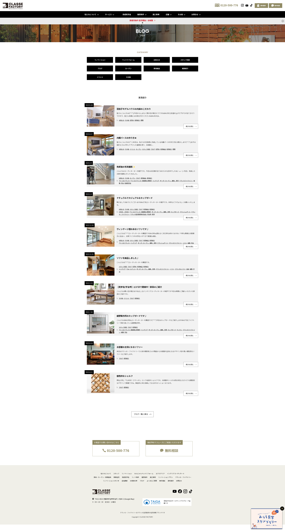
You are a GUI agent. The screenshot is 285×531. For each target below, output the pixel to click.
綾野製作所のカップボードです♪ (132, 315)
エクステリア (160, 473)
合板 (187, 269)
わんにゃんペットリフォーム (143, 473)
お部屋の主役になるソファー (130, 347)
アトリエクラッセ (124, 181)
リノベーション (100, 60)
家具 (153, 214)
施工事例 (156, 14)
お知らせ (157, 60)
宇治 (122, 183)
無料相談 (171, 450)
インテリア (156, 181)
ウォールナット (131, 269)
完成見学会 (127, 14)
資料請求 (171, 481)
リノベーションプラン (165, 477)
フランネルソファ (180, 269)
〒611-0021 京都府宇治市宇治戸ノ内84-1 (114, 499)
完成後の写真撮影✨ (126, 166)
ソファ (185, 243)
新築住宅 (116, 477)
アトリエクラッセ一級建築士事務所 (141, 181)
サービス (108, 14)
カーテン (128, 68)
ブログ (100, 68)
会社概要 (124, 481)
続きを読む (190, 126)
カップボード (175, 212)
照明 (142, 120)
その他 (180, 14)
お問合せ (194, 14)
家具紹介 (137, 120)
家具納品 (157, 68)
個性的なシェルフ (125, 375)
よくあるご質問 (152, 481)
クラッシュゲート (185, 212)
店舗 (167, 14)
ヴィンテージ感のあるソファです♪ (133, 229)
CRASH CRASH (124, 212)
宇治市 (149, 214)
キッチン (179, 330)
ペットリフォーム (128, 60)
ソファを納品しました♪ (128, 257)
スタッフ (116, 473)
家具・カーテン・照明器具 (102, 477)
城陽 (189, 243)
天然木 (132, 120)
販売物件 (140, 14)
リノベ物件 (135, 477)
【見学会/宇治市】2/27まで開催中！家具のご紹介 (139, 286)
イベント (100, 77)
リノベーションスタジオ (111, 481)
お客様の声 (133, 481)
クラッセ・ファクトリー (183, 477)
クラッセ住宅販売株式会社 (138, 214)
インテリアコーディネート (175, 473)
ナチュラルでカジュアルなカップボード (135, 197)
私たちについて (90, 14)
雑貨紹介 (185, 68)
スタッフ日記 (185, 60)
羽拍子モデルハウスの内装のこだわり (134, 108)
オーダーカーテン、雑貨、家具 (169, 181)
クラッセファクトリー (186, 181)
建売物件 (144, 477)
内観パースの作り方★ (127, 137)
